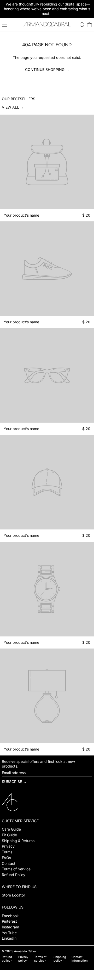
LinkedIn (9, 938)
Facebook (10, 915)
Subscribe (12, 781)
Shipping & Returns (18, 840)
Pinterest (9, 921)
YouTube (9, 932)
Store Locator (13, 895)
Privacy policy (23, 959)
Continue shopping (44, 69)
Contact (8, 863)
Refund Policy (13, 874)
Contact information (80, 959)
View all (10, 107)
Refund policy (7, 959)
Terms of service (40, 959)
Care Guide (11, 829)
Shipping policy (60, 959)
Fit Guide (9, 835)
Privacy (8, 846)
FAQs (6, 857)
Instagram (10, 927)
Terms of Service (16, 869)
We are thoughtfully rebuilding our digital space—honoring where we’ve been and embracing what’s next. (47, 9)
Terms (7, 852)
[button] (82, 24)
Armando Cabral (25, 951)
